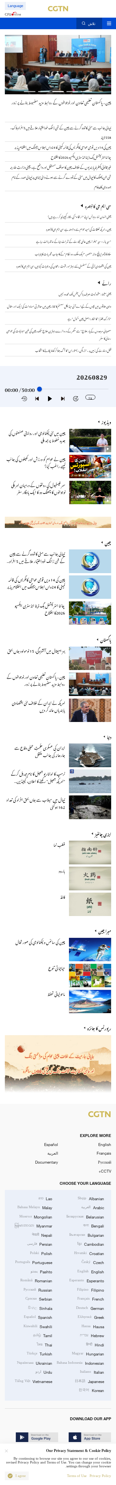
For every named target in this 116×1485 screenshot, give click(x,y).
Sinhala (40, 1308)
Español (51, 1144)
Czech (93, 1262)
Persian (39, 1244)
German (90, 1308)
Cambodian (90, 1244)
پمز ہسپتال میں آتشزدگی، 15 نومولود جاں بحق (36, 650)
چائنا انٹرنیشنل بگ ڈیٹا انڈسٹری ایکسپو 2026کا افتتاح (40, 608)
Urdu (43, 1372)
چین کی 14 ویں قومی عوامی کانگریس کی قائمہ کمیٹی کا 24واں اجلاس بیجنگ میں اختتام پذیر (35, 582)
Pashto (41, 1271)
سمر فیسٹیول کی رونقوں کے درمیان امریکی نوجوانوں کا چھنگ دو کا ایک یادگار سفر (38, 487)
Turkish (39, 1353)
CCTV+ (105, 1171)
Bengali (93, 1225)
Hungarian (88, 1353)
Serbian (38, 1299)
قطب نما (59, 844)
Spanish (38, 1317)
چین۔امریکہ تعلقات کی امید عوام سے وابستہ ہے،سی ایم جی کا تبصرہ (78, 228)
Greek (91, 1317)
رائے (106, 282)
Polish (41, 1253)
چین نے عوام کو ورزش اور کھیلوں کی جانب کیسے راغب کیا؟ (35, 462)
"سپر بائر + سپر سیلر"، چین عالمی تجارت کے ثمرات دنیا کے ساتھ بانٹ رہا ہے (73, 240)
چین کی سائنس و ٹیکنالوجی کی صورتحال (40, 941)
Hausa (93, 1326)
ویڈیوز (106, 421)
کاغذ (62, 896)
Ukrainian (34, 1363)
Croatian (89, 1253)
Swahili (38, 1326)
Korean (91, 1390)
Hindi (95, 1344)
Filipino (90, 1290)
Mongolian (35, 1216)
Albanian (91, 1198)
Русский (104, 1162)
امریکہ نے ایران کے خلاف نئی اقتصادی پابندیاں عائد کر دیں (38, 705)
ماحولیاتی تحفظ (56, 993)
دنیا (109, 736)
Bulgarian (86, 1235)
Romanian (36, 1280)
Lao (45, 1198)
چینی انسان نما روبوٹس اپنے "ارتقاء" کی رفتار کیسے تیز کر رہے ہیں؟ (79, 216)
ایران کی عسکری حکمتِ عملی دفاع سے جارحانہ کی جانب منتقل (40, 750)
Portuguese (33, 1262)
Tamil (42, 1335)
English (104, 1144)
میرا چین (104, 930)
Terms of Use (77, 1476)
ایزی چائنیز (103, 833)
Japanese (89, 1381)
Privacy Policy (100, 1476)
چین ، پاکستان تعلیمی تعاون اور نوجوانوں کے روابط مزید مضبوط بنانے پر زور (61, 101)
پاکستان (105, 639)
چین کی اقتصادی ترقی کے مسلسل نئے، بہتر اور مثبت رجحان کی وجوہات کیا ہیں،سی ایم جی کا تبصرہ (63, 265)
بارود (62, 870)
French (90, 1299)
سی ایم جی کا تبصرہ (98, 205)
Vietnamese (33, 1381)
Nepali (42, 1235)
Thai (44, 1344)
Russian (38, 1290)
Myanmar (33, 1225)
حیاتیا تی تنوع (56, 967)
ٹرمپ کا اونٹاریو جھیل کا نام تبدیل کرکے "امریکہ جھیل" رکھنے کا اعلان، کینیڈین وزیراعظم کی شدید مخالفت (38, 780)
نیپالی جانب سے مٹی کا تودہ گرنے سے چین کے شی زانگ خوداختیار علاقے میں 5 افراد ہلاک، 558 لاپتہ (37, 560)
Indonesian (80, 1363)
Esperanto (86, 1280)
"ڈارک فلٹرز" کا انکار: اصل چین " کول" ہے (89, 318)
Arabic (92, 1207)
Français (104, 1153)
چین (108, 542)
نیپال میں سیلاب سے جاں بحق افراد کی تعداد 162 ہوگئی (35, 802)
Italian (92, 1372)
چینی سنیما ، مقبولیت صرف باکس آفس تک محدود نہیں (85, 293)
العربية (52, 1153)
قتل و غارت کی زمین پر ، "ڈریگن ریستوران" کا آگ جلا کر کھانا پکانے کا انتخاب (73, 349)
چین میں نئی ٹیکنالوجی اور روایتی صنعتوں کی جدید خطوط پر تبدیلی (37, 436)
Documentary (46, 1162)
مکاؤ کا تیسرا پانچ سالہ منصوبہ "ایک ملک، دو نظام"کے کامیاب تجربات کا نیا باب (73, 253)
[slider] (39, 388)
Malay (34, 1207)
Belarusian (85, 1216)
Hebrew (92, 1335)
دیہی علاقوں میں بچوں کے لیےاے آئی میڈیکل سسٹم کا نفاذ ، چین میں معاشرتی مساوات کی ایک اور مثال (59, 305)
